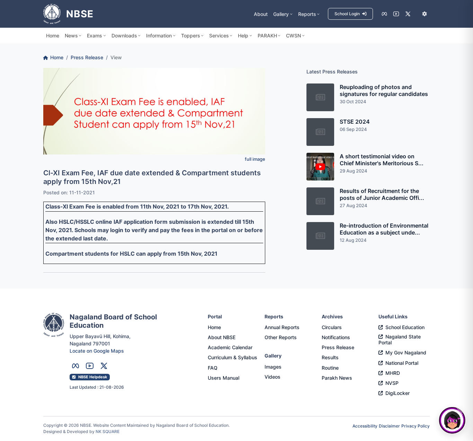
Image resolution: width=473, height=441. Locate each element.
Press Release (87, 57)
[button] (424, 14)
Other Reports (281, 337)
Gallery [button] (281, 14)
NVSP (392, 383)
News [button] (71, 35)
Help (243, 35)
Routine (330, 368)
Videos (272, 377)
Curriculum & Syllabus (232, 357)
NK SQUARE (107, 431)
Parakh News (337, 378)
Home (52, 35)
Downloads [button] (124, 35)
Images (273, 367)
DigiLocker (397, 393)
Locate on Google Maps (97, 351)
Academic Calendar (230, 347)
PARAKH (267, 35)
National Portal (401, 363)
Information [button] (159, 35)
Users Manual (223, 378)
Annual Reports (282, 327)
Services (219, 35)
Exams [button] (94, 35)
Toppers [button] (190, 35)
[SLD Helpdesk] (452, 420)
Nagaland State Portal (399, 339)
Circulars (332, 327)
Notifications (336, 337)
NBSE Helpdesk (92, 377)
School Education (405, 327)
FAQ (212, 368)
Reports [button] (307, 14)
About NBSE (221, 337)
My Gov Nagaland (405, 352)
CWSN (293, 35)
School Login (347, 13)
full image (255, 159)
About (261, 14)
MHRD (392, 373)
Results (330, 357)
